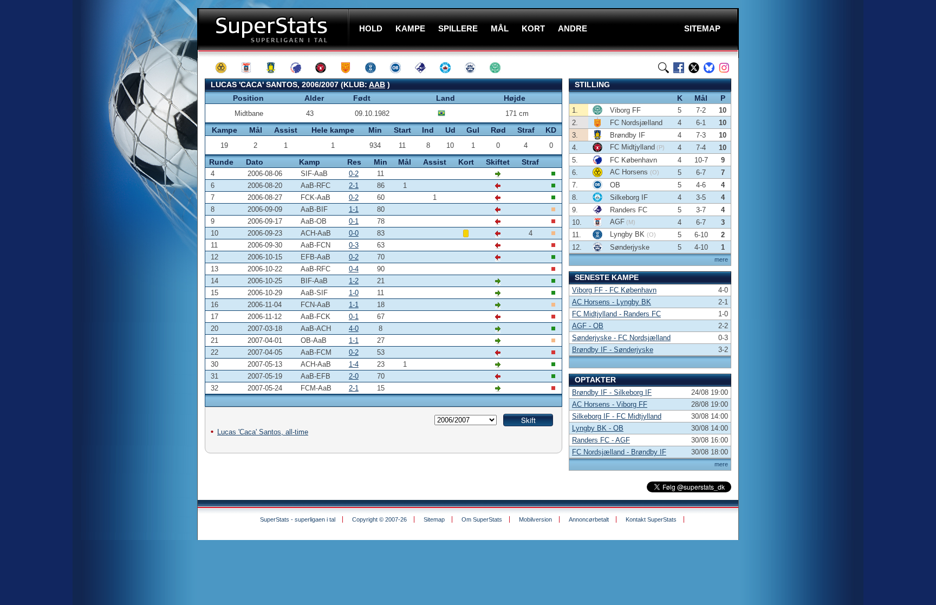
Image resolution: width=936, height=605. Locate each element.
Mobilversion (535, 519)
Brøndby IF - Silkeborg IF (612, 392)
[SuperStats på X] (693, 67)
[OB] (400, 67)
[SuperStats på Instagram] (724, 67)
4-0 (354, 328)
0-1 (354, 221)
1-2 (354, 281)
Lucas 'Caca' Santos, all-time (262, 432)
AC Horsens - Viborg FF (609, 404)
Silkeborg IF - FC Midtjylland (616, 416)
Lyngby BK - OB (597, 428)
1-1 (354, 209)
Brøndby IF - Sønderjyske (612, 350)
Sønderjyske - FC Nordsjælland (621, 338)
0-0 (354, 233)
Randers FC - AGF (601, 440)
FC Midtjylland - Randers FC (616, 314)
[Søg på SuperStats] (663, 67)
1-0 (354, 293)
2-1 (354, 185)
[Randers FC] (425, 67)
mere (721, 259)
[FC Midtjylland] (325, 67)
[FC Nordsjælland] (350, 67)
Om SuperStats (481, 519)
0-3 (354, 245)
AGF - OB (587, 326)
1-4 (354, 364)
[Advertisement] (132, 213)
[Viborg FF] (500, 67)
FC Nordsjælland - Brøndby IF (619, 452)
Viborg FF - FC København (614, 290)
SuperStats (274, 29)
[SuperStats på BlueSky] (709, 67)
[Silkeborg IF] (450, 67)
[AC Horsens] (226, 67)
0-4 (354, 269)
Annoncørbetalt (589, 519)
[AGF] (250, 67)
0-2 (354, 174)
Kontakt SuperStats (651, 519)
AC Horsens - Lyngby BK (611, 302)
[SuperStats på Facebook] (678, 67)
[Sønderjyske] (475, 67)
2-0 (354, 376)
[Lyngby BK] (375, 67)
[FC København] (300, 67)
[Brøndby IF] (275, 67)
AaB (377, 84)
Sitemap (434, 519)
